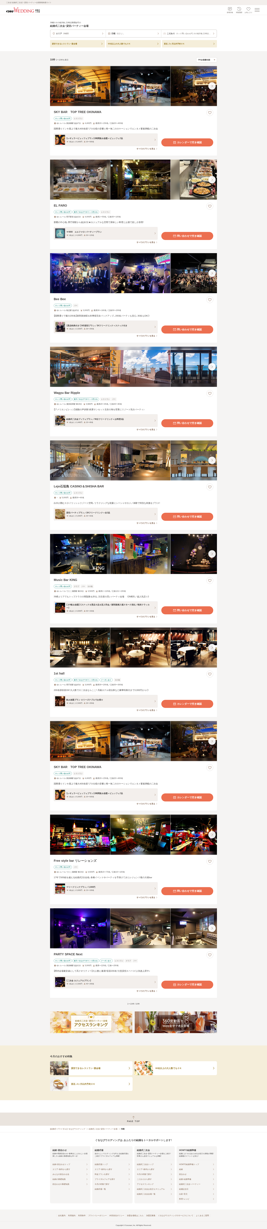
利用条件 (82, 1215)
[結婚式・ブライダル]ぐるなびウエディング (67, 1129)
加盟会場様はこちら (135, 1215)
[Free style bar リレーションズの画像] (133, 835)
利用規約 (72, 1215)
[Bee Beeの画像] (133, 273)
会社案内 (62, 1215)
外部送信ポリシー (116, 1215)
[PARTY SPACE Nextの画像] (133, 928)
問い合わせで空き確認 (189, 236)
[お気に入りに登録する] (209, 112)
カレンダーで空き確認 (189, 142)
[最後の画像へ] (212, 86)
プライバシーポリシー (97, 1215)
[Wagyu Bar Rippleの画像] (133, 367)
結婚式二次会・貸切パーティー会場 (103, 1129)
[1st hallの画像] (133, 647)
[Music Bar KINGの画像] (133, 554)
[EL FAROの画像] (133, 180)
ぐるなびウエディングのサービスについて (175, 1215)
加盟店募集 (150, 1215)
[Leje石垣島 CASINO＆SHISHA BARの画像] (133, 460)
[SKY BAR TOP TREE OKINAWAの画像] (133, 86)
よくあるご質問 (202, 1215)
